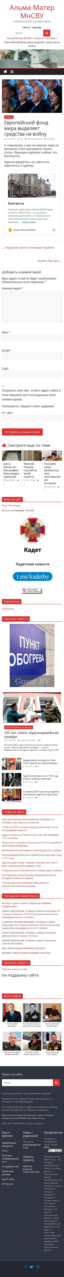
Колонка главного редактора (19, 727)
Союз (4, 1150)
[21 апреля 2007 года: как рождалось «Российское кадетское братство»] (11, 790)
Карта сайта (8, 1179)
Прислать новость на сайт (14, 969)
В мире (9, 117)
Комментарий (12, 288)
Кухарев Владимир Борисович (30, 948)
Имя (6, 332)
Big (21, 139)
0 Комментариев (34, 139)
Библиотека (8, 608)
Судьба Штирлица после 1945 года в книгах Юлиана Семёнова (40, 777)
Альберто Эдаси (10, 903)
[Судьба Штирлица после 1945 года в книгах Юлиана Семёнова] (11, 774)
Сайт (5, 368)
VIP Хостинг (8, 1183)
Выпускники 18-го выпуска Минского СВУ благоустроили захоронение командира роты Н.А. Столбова (31, 914)
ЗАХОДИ (29, 510)
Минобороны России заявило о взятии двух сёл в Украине (31, 850)
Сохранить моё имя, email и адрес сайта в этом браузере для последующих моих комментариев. (31, 395)
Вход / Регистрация (11, 505)
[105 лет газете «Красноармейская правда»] (32, 693)
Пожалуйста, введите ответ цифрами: (28, 406)
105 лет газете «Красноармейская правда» (31, 734)
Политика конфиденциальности (10, 1158)
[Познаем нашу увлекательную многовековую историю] (52, 452)
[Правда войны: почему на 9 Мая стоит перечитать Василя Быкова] (11, 758)
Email (6, 350)
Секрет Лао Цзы (49, 261)
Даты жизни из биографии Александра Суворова (11, 470)
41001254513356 (31, 1172)
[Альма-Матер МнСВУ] (5, 71)
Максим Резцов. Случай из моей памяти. (30, 470)
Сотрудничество (10, 1166)
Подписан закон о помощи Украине (28, 247)
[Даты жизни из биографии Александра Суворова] (11, 452)
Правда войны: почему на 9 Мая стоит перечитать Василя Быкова (40, 762)
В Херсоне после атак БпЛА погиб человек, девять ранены (32, 870)
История (51, 139)
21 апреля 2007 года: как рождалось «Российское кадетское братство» (41, 793)
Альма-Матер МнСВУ (32, 11)
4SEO (46, 1147)
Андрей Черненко (28, 740)
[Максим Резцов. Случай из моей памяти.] (32, 452)
